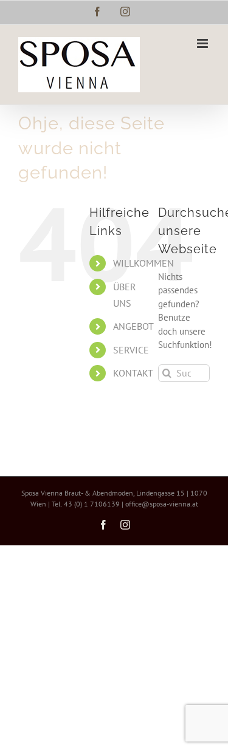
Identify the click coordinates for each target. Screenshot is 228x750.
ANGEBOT (133, 326)
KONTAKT (133, 373)
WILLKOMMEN (143, 263)
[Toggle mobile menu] (203, 43)
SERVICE (131, 350)
